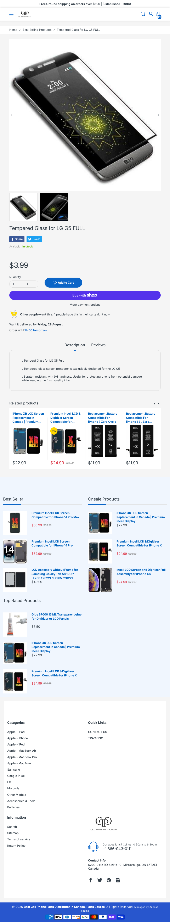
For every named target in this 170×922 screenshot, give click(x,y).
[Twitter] (99, 880)
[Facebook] (90, 880)
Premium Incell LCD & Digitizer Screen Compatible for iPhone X (65, 418)
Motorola (13, 788)
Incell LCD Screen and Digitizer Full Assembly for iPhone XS (141, 572)
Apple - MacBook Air (21, 750)
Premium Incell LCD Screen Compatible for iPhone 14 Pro (52, 543)
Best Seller (13, 499)
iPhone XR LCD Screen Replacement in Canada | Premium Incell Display (28, 418)
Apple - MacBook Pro (22, 757)
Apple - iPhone (17, 738)
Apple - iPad (16, 732)
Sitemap (13, 833)
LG (9, 782)
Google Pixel (16, 775)
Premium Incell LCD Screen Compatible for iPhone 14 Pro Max (55, 515)
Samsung (13, 769)
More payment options (85, 304)
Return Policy (16, 845)
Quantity (15, 277)
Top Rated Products (22, 600)
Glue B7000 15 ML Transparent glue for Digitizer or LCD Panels (56, 616)
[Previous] (159, 115)
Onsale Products (104, 499)
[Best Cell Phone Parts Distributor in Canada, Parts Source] (25, 16)
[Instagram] (117, 880)
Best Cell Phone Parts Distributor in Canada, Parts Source (64, 906)
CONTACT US (97, 732)
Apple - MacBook (19, 763)
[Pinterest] (108, 880)
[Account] (150, 14)
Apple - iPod (16, 744)
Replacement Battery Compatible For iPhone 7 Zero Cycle (102, 417)
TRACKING (95, 738)
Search (12, 826)
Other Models (16, 794)
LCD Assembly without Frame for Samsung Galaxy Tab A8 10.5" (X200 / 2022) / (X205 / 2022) (55, 574)
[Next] (11, 115)
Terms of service (18, 839)
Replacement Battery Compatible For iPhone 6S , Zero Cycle (140, 418)
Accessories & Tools (21, 801)
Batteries (13, 807)
